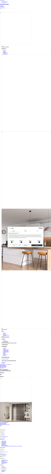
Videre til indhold (2, 0)
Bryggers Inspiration (5, 341)
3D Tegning (4, 53)
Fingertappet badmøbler (6, 335)
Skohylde (4, 355)
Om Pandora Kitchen (4, 4)
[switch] (21, 242)
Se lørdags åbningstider (3, 454)
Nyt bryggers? (5, 340)
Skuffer (4, 353)
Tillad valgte (25, 245)
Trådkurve (4, 352)
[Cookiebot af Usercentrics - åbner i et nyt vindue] (39, 228)
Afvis (14, 245)
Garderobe (4, 348)
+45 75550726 (3, 433)
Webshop (2, 6)
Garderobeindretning (5, 349)
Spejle (4, 333)
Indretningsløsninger (5, 351)
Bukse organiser (5, 354)
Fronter (4, 51)
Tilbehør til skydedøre (6, 350)
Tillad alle (37, 245)
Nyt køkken (4, 50)
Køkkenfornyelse (5, 52)
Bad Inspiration (5, 334)
